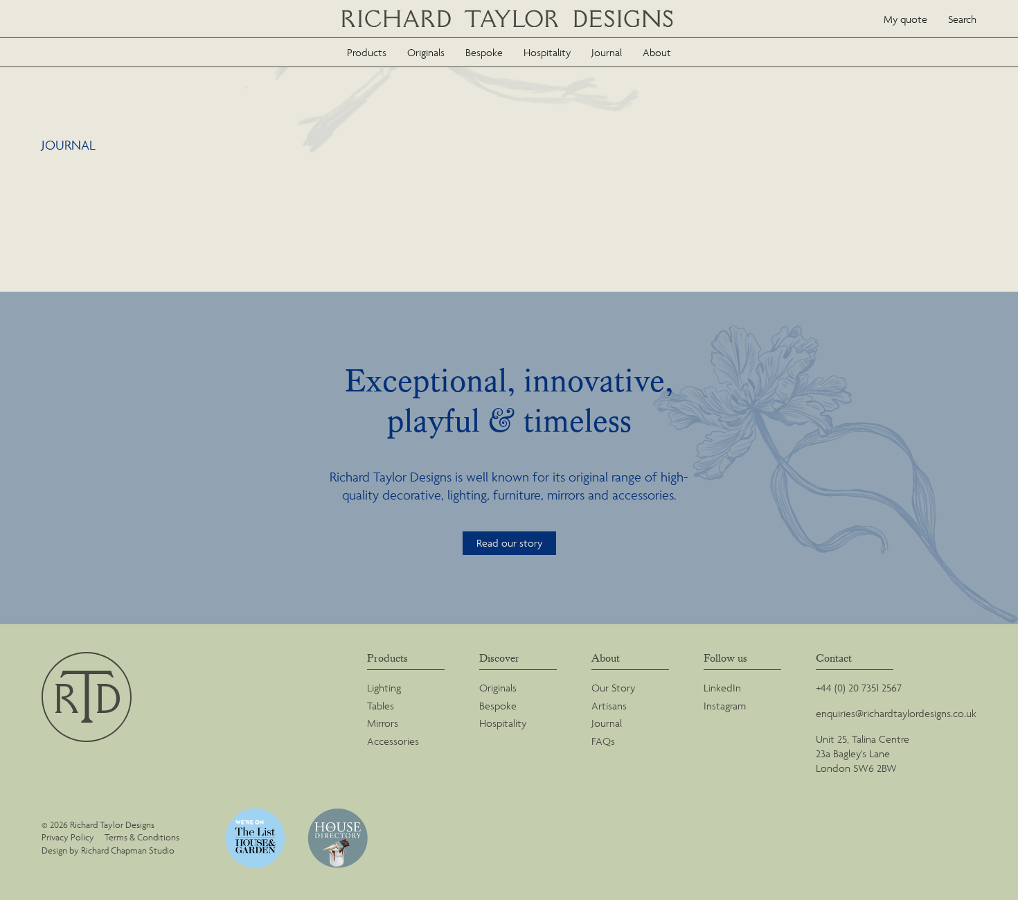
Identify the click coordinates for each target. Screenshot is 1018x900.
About (657, 52)
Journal (606, 52)
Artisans (609, 705)
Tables (380, 705)
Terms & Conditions (142, 837)
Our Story (613, 687)
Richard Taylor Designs (509, 19)
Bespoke (484, 52)
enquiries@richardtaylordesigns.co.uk (896, 713)
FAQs (603, 741)
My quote (905, 19)
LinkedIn (722, 687)
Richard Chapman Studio (128, 850)
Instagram (725, 705)
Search (962, 19)
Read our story (509, 542)
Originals (426, 52)
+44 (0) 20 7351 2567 (859, 687)
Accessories (393, 741)
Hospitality (547, 52)
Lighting (384, 687)
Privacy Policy (68, 837)
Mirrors (382, 723)
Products (366, 52)
